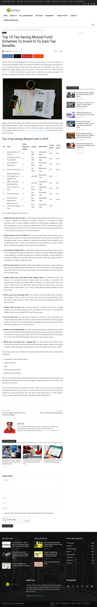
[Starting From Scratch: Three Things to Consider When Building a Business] (70, 105)
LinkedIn (57, 430)
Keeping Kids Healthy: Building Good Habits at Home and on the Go (85, 94)
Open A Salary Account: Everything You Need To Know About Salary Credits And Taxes (11, 462)
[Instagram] (86, 4)
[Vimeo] (91, 4)
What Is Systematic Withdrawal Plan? (51, 413)
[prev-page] (3, 468)
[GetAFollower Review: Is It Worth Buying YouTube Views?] (70, 115)
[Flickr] (77, 586)
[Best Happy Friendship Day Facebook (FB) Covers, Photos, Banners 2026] (38, 545)
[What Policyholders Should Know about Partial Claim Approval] (53, 451)
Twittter (50, 430)
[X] (89, 4)
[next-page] (6, 468)
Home (3, 30)
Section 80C (6, 72)
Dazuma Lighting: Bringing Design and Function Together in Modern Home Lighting (85, 135)
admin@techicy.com (40, 596)
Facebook (45, 430)
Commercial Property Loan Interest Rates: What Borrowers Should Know (32, 462)
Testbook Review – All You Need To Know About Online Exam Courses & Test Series (20, 544)
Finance (9, 30)
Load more (80, 153)
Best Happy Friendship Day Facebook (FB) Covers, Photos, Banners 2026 (53, 544)
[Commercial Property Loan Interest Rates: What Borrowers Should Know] (32, 451)
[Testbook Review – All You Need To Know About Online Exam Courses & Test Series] (6, 545)
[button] (92, 25)
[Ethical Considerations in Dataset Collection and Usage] (6, 566)
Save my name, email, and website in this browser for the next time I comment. (28, 513)
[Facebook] (83, 4)
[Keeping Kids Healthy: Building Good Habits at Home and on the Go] (70, 95)
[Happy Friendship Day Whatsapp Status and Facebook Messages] (38, 554)
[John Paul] (3, 51)
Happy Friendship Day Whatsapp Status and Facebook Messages (50, 554)
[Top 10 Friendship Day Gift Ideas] (38, 564)
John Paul (8, 51)
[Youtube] (94, 4)
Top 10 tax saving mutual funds (35, 130)
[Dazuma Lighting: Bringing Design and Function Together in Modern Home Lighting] (70, 136)
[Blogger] (68, 586)
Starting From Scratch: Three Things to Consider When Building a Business (85, 104)
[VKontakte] (91, 586)
